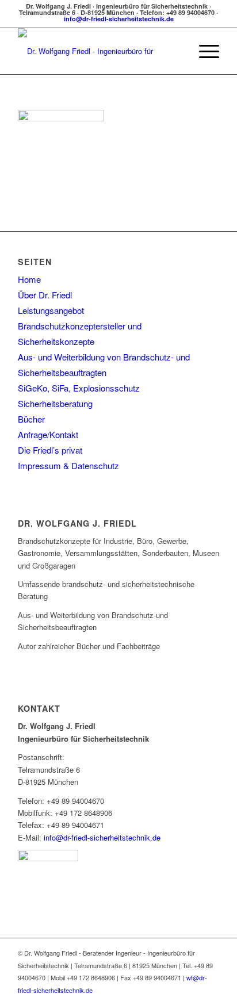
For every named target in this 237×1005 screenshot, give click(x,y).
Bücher (31, 419)
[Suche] (176, 51)
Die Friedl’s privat (50, 450)
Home (29, 279)
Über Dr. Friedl (45, 295)
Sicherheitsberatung (55, 403)
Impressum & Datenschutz (68, 465)
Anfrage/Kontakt (48, 434)
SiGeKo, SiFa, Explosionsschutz (79, 388)
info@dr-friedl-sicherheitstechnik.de (119, 18)
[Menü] (203, 51)
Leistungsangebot (51, 310)
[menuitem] (176, 51)
